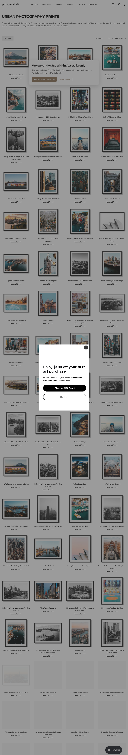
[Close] (86, 347)
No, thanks (64, 397)
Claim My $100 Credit (65, 388)
